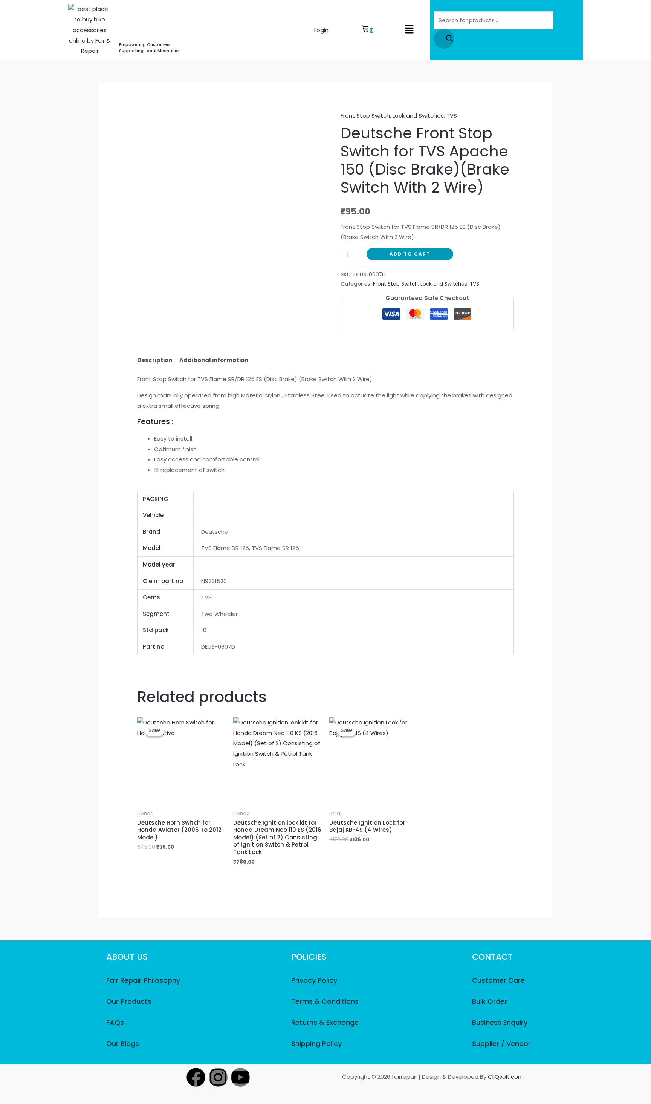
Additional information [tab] (213, 360)
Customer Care (498, 980)
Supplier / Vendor (501, 1043)
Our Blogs (122, 1043)
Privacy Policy (314, 980)
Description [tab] (154, 360)
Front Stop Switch (365, 115)
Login (321, 30)
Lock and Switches (418, 115)
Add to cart (410, 254)
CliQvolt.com (506, 1077)
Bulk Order (489, 1001)
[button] (409, 29)
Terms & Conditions (325, 1001)
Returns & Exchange (325, 1022)
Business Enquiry (499, 1022)
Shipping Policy (316, 1043)
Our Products (128, 1001)
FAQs (115, 1022)
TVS (451, 115)
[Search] (444, 39)
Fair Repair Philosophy (143, 980)
